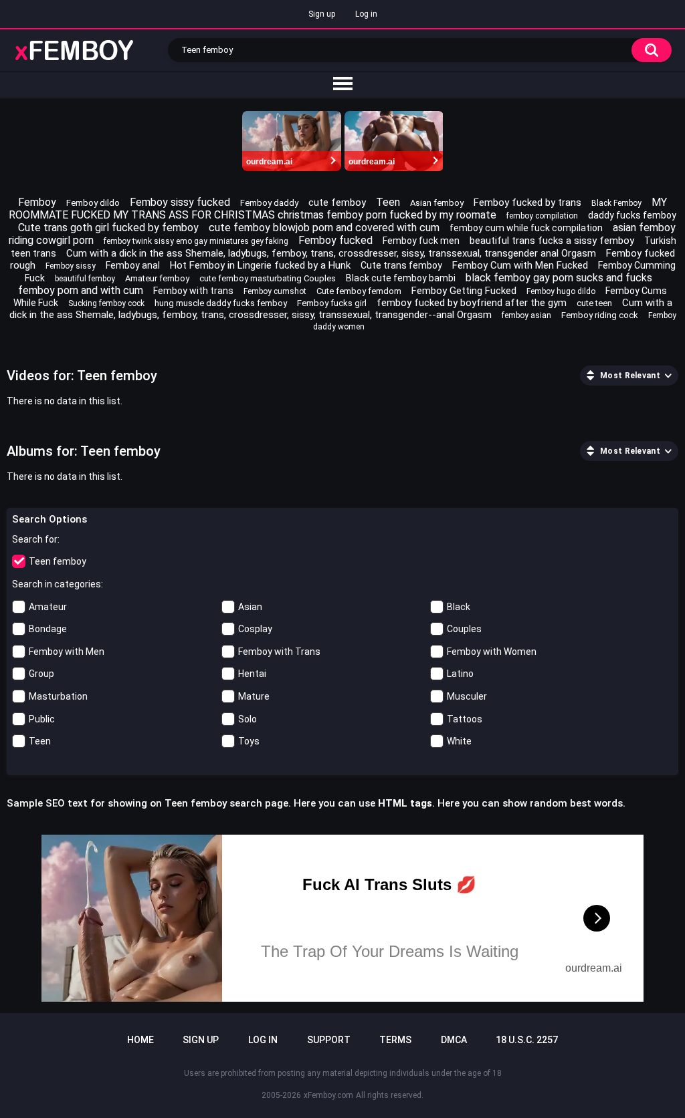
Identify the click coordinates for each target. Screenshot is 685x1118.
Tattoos (464, 719)
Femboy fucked (335, 240)
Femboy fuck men (421, 240)
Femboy (37, 202)
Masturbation (58, 696)
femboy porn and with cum (80, 290)
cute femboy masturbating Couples (267, 278)
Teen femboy (57, 561)
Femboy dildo (93, 203)
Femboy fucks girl (332, 303)
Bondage (48, 628)
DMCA (454, 1039)
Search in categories (56, 584)
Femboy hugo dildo (560, 291)
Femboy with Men (66, 651)
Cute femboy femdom (358, 291)
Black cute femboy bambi (401, 278)
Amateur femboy (157, 278)
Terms (395, 1039)
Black (458, 606)
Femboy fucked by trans (527, 202)
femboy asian (526, 315)
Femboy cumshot (274, 291)
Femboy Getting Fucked (463, 291)
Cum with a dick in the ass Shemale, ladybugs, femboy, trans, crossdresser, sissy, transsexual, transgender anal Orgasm (331, 253)
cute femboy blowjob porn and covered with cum (324, 227)
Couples (464, 628)
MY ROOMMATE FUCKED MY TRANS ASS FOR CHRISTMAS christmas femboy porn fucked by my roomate (338, 208)
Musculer (467, 696)
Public (42, 719)
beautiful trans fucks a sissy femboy (552, 241)
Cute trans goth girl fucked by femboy (108, 227)
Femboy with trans (193, 290)
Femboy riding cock (599, 315)
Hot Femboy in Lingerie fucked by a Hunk (260, 265)
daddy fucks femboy (632, 215)
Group (41, 673)
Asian (250, 606)
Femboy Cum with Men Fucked (520, 265)
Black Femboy (616, 203)
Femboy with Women (491, 651)
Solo (247, 719)
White (459, 741)
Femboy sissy (70, 266)
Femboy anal (133, 265)
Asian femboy (437, 203)
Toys (249, 741)
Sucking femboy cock (106, 303)
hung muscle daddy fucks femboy (221, 303)
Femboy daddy (269, 203)
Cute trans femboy (401, 265)
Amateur (48, 606)
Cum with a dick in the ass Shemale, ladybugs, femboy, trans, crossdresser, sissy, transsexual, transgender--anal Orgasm (340, 309)
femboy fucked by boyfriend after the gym (472, 303)
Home (140, 1039)
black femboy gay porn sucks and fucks (559, 277)
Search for (35, 539)
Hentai (252, 673)
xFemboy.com (328, 1095)
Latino (460, 673)
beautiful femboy (85, 278)
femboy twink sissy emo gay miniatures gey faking (196, 241)
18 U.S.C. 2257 (527, 1039)
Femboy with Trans (279, 651)
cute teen (594, 303)
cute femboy (337, 202)
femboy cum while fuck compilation (526, 228)
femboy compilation (542, 216)
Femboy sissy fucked (180, 202)
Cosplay (255, 628)
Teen (388, 202)
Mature (254, 696)
